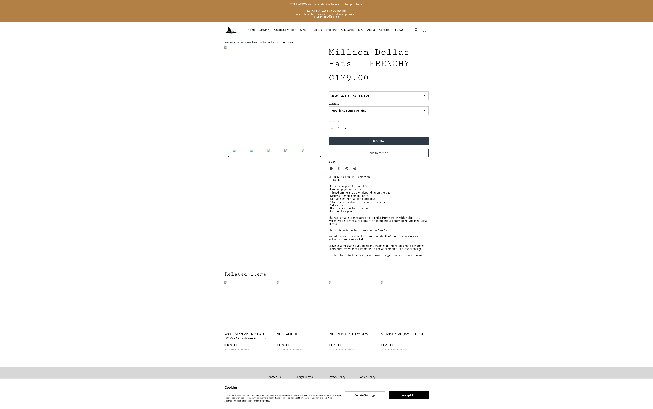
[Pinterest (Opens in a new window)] (346, 168)
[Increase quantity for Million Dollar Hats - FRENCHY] (345, 128)
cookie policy (262, 400)
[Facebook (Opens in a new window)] (331, 168)
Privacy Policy (336, 377)
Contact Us (274, 377)
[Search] (416, 30)
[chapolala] (231, 30)
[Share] (354, 168)
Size (331, 88)
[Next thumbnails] (320, 156)
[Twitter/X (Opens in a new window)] (338, 168)
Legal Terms (305, 377)
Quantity (334, 121)
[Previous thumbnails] (228, 156)
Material (334, 104)
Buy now (378, 141)
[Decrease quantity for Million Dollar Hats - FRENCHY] (332, 128)
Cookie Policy (366, 377)
